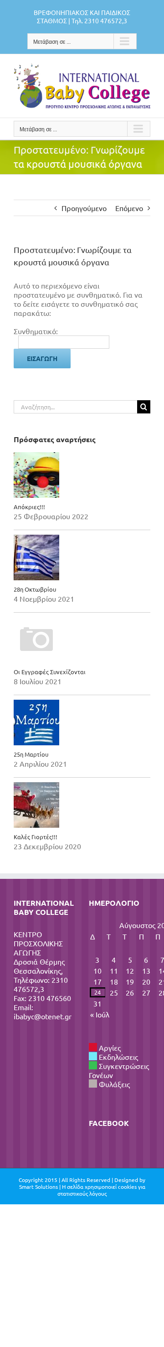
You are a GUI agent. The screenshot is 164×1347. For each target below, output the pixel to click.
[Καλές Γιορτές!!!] (82, 805)
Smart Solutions (38, 1186)
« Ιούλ (99, 1014)
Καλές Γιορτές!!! (35, 837)
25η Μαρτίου (31, 754)
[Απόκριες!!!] (82, 475)
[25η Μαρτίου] (82, 722)
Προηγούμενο (84, 207)
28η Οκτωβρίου (35, 589)
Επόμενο (129, 207)
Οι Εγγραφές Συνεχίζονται (50, 672)
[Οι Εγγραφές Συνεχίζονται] (82, 640)
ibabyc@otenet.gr (43, 1016)
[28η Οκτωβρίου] (82, 557)
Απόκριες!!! (29, 507)
